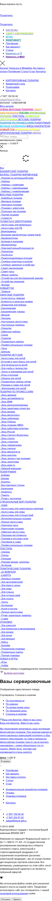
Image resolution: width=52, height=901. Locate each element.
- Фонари (5, 284)
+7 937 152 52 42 (15, 814)
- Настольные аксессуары (14, 321)
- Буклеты (5, 481)
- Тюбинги (5, 291)
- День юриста (7, 465)
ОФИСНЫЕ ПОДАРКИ (12, 294)
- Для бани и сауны (10, 585)
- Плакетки (5, 338)
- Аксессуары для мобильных (15, 224)
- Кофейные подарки (11, 198)
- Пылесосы (6, 254)
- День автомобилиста (12, 398)
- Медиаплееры (8, 244)
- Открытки (5, 328)
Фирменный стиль (15, 83)
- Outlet (3, 505)
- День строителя (9, 441)
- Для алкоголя (8, 625)
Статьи (9, 50)
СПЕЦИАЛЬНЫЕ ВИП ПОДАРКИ (18, 501)
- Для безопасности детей (13, 365)
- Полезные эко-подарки (13, 211)
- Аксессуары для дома (12, 511)
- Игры (3, 662)
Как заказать (12, 773)
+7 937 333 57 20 (15, 817)
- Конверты (6, 491)
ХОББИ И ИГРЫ (9, 658)
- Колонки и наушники (11, 241)
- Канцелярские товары (12, 311)
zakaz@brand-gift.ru (16, 820)
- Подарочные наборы (12, 341)
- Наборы (5, 181)
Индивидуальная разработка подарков (27, 789)
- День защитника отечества (15, 408)
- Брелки (4, 478)
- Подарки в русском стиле (14, 538)
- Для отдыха (7, 592)
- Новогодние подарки (12, 528)
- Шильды (5, 351)
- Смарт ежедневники (11, 268)
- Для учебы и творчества (13, 368)
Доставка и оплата (16, 777)
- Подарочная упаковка (12, 648)
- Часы (3, 348)
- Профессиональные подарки (16, 344)
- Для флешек (7, 638)
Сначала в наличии (16, 714)
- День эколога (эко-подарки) (15, 458)
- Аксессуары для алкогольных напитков (21, 508)
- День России (7, 431)
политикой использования (14, 893)
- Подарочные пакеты (11, 652)
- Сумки (4, 618)
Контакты (41, 71)
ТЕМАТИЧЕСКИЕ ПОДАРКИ (15, 568)
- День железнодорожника (14, 405)
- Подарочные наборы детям (15, 381)
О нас (32, 71)
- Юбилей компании (10, 468)
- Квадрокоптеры (9, 238)
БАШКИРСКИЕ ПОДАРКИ (14, 171)
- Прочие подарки (9, 214)
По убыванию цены (16, 710)
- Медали (5, 314)
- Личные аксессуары (11, 521)
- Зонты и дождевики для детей (16, 371)
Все (2, 168)
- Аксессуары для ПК (11, 228)
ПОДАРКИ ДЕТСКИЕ (11, 355)
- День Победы (8, 421)
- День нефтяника (9, 418)
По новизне (12, 704)
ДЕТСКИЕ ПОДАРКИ (29, 119)
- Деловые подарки (10, 578)
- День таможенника (11, 445)
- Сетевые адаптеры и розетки (16, 261)
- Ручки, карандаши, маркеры (15, 615)
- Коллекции (6, 605)
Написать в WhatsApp (20, 68)
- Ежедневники (8, 308)
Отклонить (5, 899)
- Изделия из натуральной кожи (16, 178)
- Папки (4, 334)
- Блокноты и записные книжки (16, 301)
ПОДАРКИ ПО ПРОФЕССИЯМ (16, 391)
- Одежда (5, 551)
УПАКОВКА (6, 622)
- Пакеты (4, 495)
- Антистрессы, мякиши (12, 298)
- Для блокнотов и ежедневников (17, 628)
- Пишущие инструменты (13, 535)
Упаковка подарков (16, 796)
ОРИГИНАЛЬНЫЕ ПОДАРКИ (16, 132)
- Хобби (4, 665)
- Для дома (6, 588)
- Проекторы (6, 251)
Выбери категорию (13, 673)
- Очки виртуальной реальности (17, 248)
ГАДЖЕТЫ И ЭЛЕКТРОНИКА (16, 221)
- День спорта (7, 438)
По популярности (15, 700)
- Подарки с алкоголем (12, 208)
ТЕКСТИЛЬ (18, 116)
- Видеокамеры (8, 231)
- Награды (5, 318)
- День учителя (8, 448)
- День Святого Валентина (14, 435)
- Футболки (5, 565)
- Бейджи (5, 475)
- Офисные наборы (10, 331)
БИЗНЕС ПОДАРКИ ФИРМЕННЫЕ (19, 174)
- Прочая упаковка (10, 655)
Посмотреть (6, 15)
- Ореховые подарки (11, 204)
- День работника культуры (14, 428)
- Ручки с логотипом (10, 498)
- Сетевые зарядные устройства (17, 264)
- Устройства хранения (12, 281)
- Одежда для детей (10, 378)
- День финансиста (10, 451)
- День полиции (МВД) (11, 425)
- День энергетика (9, 461)
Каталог (4, 68)
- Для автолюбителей (11, 582)
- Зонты (4, 602)
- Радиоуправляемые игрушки (16, 258)
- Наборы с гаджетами (12, 184)
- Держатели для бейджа (13, 304)
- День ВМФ (6, 401)
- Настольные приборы (12, 324)
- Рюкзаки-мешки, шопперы (14, 562)
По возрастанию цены (18, 707)
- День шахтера (8, 455)
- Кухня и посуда (8, 608)
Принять (17, 899)
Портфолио (12, 43)
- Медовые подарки (10, 201)
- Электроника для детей (13, 388)
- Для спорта (6, 598)
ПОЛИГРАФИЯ (42, 122)
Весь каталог (7, 106)
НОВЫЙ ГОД (7, 288)
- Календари (6, 488)
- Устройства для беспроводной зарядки (21, 278)
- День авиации (8, 395)
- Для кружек (6, 632)
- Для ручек (6, 635)
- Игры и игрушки (9, 375)
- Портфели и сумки (10, 541)
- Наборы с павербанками (14, 188)
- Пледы (4, 555)
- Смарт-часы (7, 271)
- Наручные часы (9, 525)
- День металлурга (9, 415)
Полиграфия (12, 87)
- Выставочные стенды (12, 485)
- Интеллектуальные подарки (15, 518)
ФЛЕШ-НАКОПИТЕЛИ (38, 126)
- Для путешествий (10, 595)
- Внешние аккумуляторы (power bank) (20, 234)
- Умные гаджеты (9, 274)
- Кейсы (4, 642)
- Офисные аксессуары (12, 531)
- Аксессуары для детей (12, 358)
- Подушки (5, 558)
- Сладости (6, 218)
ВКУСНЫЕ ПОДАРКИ (11, 194)
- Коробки (5, 645)
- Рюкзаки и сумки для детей (15, 385)
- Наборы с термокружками (14, 191)
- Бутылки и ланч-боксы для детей (18, 361)
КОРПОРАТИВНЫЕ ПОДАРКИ (22, 80)
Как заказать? (13, 46)
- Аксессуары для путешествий (16, 515)
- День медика (7, 411)
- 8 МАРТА (5, 575)
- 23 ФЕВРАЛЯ (8, 572)
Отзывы (10, 792)
